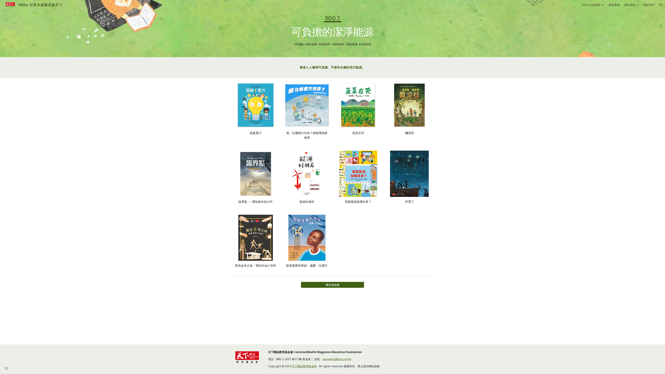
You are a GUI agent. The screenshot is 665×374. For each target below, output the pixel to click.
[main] (332, 24)
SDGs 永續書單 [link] (591, 5)
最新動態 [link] (614, 5)
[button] (661, 5)
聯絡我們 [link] (649, 5)
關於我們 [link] (629, 5)
